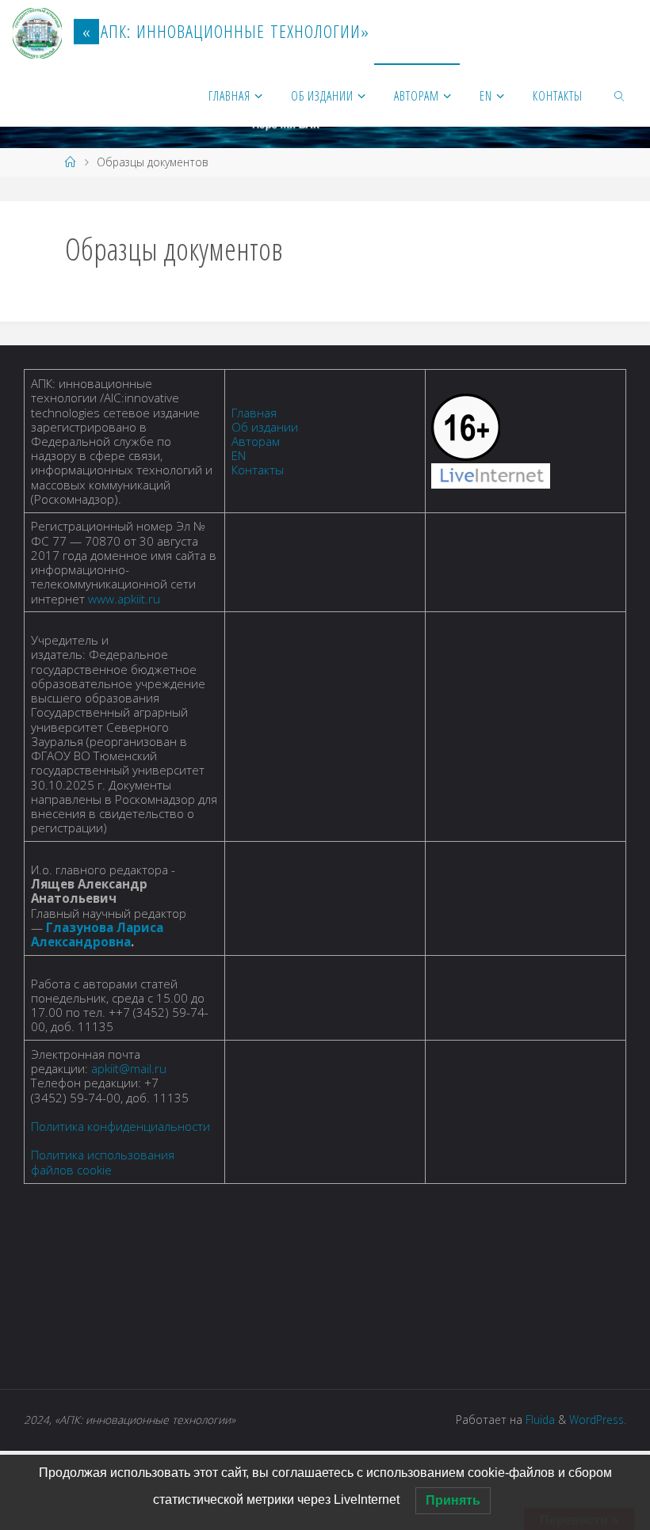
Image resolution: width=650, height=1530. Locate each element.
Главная (254, 413)
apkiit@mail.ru (128, 1068)
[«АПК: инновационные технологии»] (37, 32)
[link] (620, 95)
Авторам (255, 441)
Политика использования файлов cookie (102, 1162)
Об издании (264, 427)
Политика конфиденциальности (120, 1126)
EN (238, 455)
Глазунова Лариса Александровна (97, 934)
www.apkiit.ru (124, 599)
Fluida (538, 1419)
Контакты (257, 470)
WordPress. (597, 1419)
